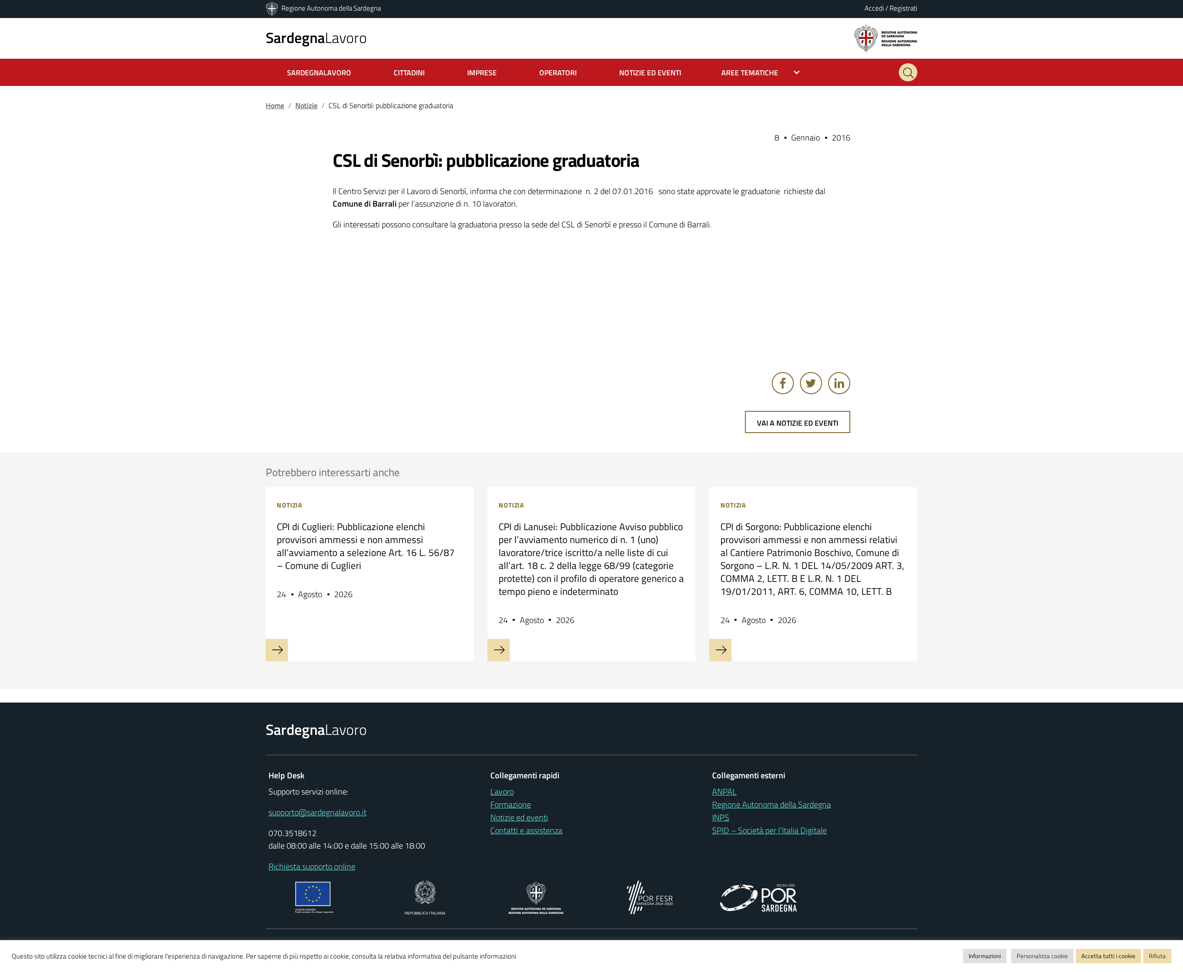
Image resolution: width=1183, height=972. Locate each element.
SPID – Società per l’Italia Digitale (769, 830)
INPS (720, 817)
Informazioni (985, 955)
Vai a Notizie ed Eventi (797, 422)
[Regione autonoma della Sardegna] (885, 37)
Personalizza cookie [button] (1042, 955)
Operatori (558, 72)
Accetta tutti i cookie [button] (1108, 955)
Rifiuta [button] (1157, 955)
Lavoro (316, 37)
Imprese (482, 72)
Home (275, 105)
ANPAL (724, 791)
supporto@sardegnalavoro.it (317, 812)
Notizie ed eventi (519, 817)
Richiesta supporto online (311, 866)
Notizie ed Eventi (650, 72)
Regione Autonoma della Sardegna (331, 8)
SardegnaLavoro (319, 72)
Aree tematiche (749, 72)
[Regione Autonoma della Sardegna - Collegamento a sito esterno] (536, 896)
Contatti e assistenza (526, 830)
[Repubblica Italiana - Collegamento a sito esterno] (425, 896)
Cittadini (409, 72)
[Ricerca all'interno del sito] (908, 72)
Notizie (306, 105)
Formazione (510, 804)
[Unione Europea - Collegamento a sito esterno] (314, 896)
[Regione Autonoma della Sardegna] (273, 8)
